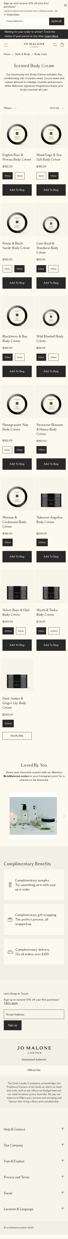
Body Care (41, 54)
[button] (6, 45)
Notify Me (17, 736)
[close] (64, 5)
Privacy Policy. (13, 14)
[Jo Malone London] (34, 45)
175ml (8, 175)
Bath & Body (22, 54)
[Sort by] (47, 108)
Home (7, 54)
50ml (19, 175)
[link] (17, 131)
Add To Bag (17, 190)
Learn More (51, 36)
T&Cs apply (11, 1003)
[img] (62, 45)
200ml (8, 631)
